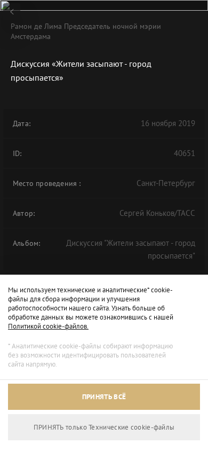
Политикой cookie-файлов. (48, 326)
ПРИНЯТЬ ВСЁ (104, 396)
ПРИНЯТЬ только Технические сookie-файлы (104, 427)
